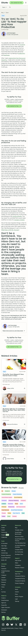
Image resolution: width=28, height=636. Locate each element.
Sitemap (17, 601)
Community (4, 532)
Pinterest (3, 582)
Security (3, 630)
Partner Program (19, 596)
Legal (16, 599)
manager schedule (19, 220)
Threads (3, 584)
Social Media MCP (5, 557)
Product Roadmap (19, 583)
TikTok (3, 587)
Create (3, 527)
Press (16, 594)
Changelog (17, 565)
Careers (17, 591)
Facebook (3, 568)
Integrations (4, 548)
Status (16, 563)
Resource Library (19, 536)
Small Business (5, 600)
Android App (4, 553)
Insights (4, 535)
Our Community (19, 552)
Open (7, 12)
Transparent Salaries (20, 581)
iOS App (3, 550)
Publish (3, 530)
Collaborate (4, 537)
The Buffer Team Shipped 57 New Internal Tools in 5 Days (13, 375)
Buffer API (4, 560)
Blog (2, 12)
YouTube (3, 592)
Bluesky (3, 566)
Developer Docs (19, 554)
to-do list (22, 44)
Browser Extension (6, 555)
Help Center (18, 560)
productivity (21, 53)
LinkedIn (3, 577)
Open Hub (17, 573)
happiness (7, 55)
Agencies (3, 602)
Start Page (4, 545)
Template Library (19, 530)
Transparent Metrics (20, 576)
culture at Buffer (17, 216)
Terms (20, 628)
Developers (4, 610)
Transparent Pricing (20, 578)
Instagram (3, 575)
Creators (3, 598)
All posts (21, 488)
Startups (3, 612)
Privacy (16, 628)
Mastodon (3, 580)
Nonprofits (4, 605)
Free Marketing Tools (20, 543)
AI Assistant (4, 543)
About (16, 589)
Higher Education (5, 607)
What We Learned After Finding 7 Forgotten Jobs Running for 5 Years (14, 445)
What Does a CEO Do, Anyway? (10, 230)
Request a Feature (19, 567)
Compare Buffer (19, 549)
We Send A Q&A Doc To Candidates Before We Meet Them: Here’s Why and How (14, 410)
